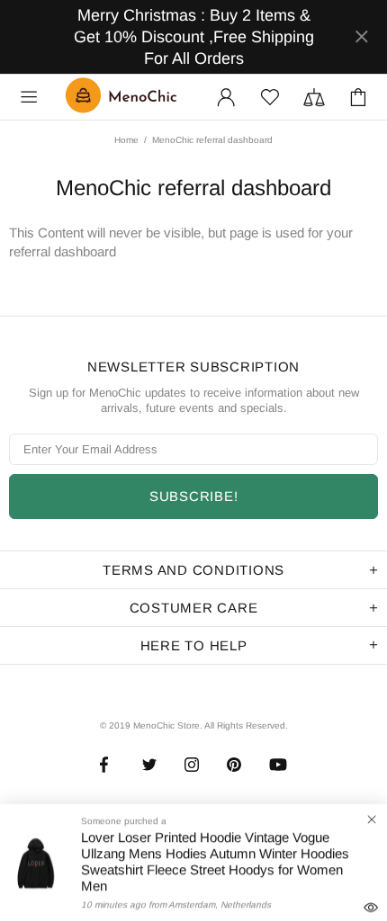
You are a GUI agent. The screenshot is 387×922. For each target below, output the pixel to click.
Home (126, 140)
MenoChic (125, 97)
